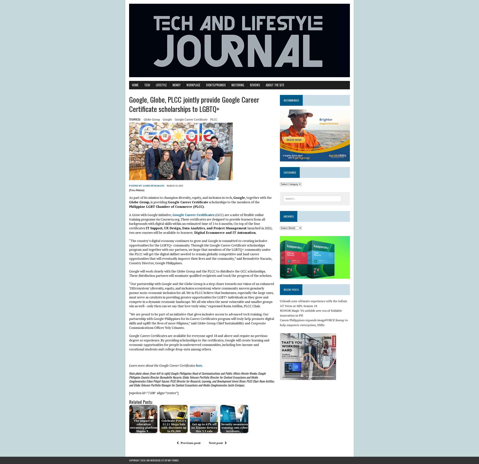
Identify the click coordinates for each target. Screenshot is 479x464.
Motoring (237, 85)
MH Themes (173, 460)
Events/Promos (216, 85)
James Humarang (153, 185)
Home (135, 85)
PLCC (213, 119)
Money (177, 85)
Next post (216, 443)
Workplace (193, 85)
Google (167, 119)
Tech (147, 85)
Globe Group (152, 119)
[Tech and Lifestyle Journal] (239, 40)
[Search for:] (312, 198)
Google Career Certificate (191, 119)
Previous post (191, 443)
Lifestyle (161, 85)
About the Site (275, 85)
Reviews (255, 85)
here (199, 365)
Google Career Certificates (193, 215)
